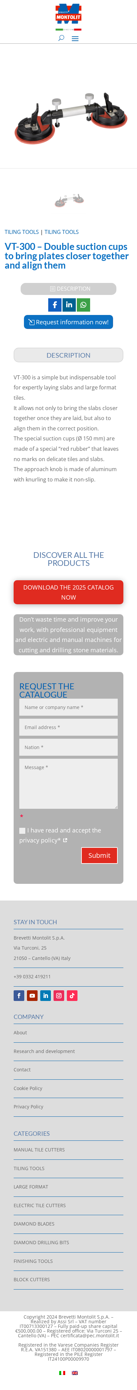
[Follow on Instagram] (59, 995)
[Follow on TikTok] (72, 995)
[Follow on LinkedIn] (45, 995)
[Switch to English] (74, 1372)
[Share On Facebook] (55, 305)
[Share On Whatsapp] (83, 305)
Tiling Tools (22, 232)
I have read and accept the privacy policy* (60, 835)
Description (73, 288)
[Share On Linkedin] (69, 305)
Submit (99, 855)
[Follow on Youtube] (32, 995)
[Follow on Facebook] (19, 995)
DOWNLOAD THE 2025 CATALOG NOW (68, 592)
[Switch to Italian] (62, 1372)
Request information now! (72, 322)
